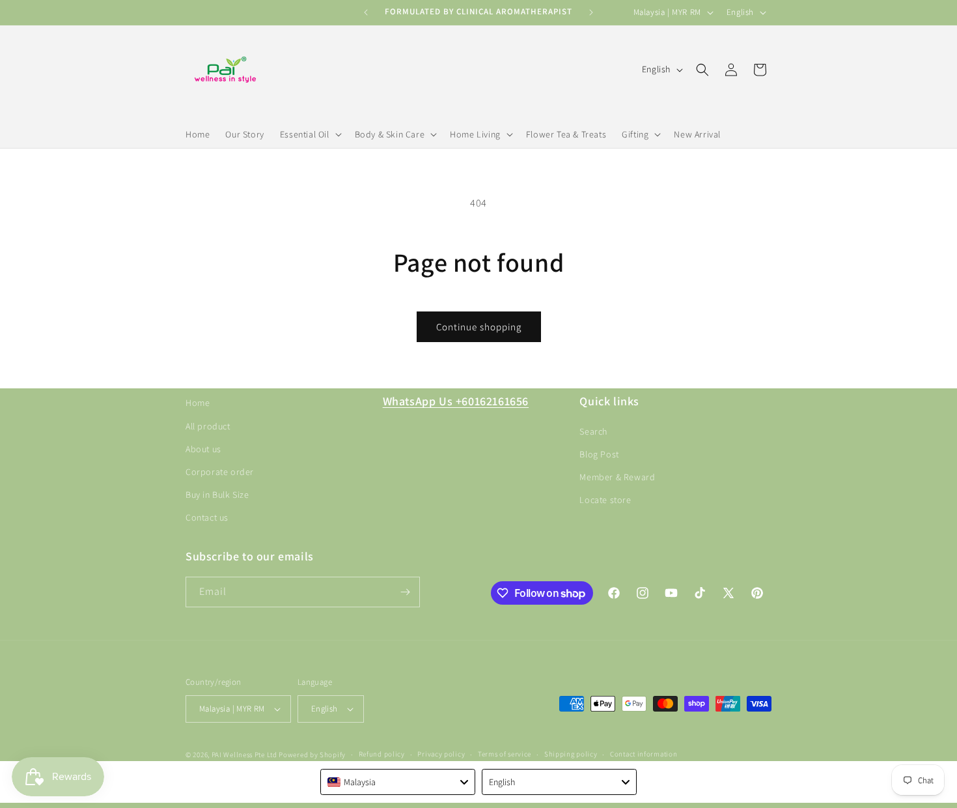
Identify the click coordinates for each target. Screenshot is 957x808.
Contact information (643, 753)
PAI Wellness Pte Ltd (244, 754)
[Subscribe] (405, 592)
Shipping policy (571, 753)
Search (593, 431)
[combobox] (397, 782)
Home (198, 403)
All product (208, 425)
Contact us (207, 517)
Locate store (605, 500)
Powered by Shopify (312, 754)
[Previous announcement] (366, 12)
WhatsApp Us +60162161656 (456, 401)
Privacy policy (441, 753)
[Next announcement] (591, 12)
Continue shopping (478, 327)
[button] (309, 134)
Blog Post (598, 453)
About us (203, 448)
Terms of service (504, 753)
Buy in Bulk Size (217, 494)
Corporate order (220, 471)
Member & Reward (617, 476)
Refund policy (382, 753)
